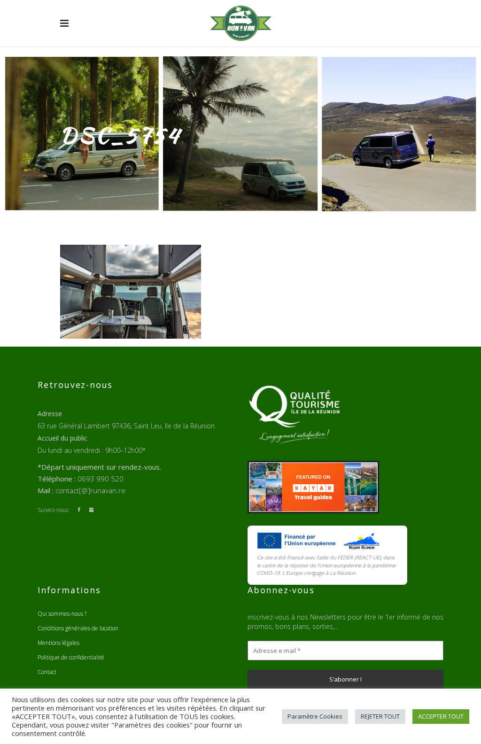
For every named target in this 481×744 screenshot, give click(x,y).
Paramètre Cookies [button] (314, 716)
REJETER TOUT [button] (380, 716)
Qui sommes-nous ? (62, 614)
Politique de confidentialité (71, 657)
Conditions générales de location (78, 628)
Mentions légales (58, 643)
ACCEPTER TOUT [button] (441, 716)
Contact (47, 672)
